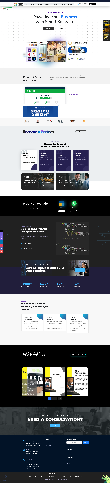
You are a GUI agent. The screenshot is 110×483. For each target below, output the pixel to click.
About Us (43, 476)
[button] (32, 381)
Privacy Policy (78, 476)
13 (60, 398)
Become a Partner (53, 476)
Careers (63, 476)
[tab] (26, 4)
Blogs (36, 476)
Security (70, 476)
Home (29, 476)
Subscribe (86, 442)
